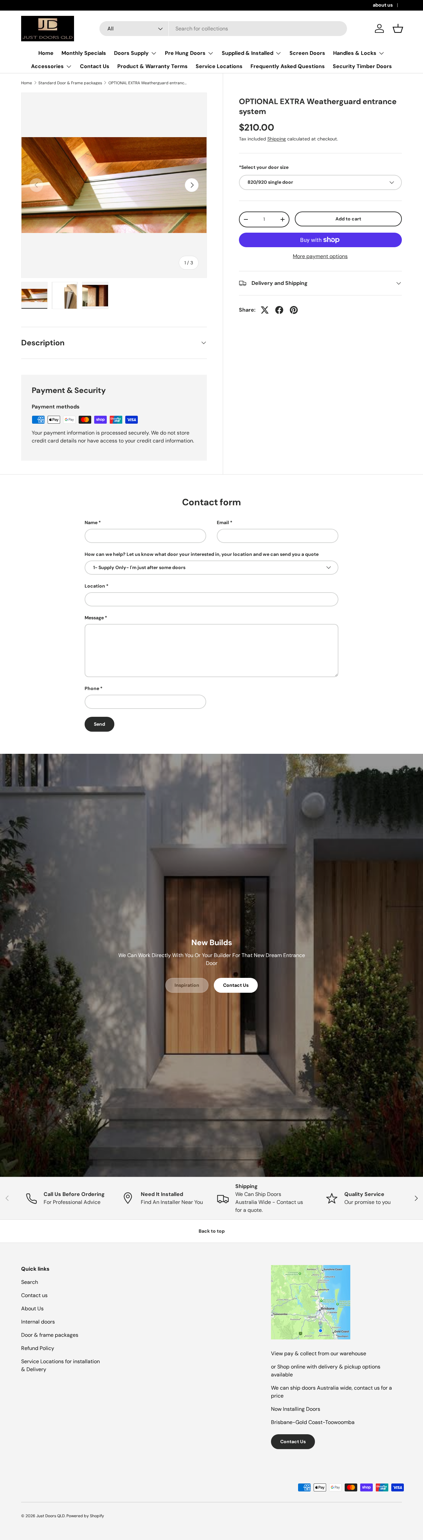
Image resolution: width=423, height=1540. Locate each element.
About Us (32, 1308)
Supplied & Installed (247, 53)
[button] (398, 28)
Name (91, 522)
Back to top (212, 1231)
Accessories (47, 66)
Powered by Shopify (85, 1516)
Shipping (276, 139)
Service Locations (219, 66)
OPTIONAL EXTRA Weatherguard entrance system (148, 83)
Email (223, 522)
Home (46, 53)
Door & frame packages (49, 1334)
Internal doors (38, 1321)
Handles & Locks (354, 53)
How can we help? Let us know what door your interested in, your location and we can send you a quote (202, 554)
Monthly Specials (83, 53)
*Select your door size (263, 167)
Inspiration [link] (186, 985)
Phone (92, 688)
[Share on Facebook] (279, 310)
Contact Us (94, 66)
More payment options (320, 256)
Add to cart (348, 219)
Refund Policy (37, 1348)
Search (29, 1282)
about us (383, 5)
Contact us (34, 1295)
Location (95, 586)
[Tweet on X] (264, 310)
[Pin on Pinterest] (294, 310)
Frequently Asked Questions (287, 66)
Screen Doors (307, 53)
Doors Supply (131, 53)
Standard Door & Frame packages (70, 83)
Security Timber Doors (362, 66)
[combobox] (223, 28)
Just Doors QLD (50, 1516)
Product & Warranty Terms (152, 66)
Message (94, 618)
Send (99, 724)
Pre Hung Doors (185, 53)
